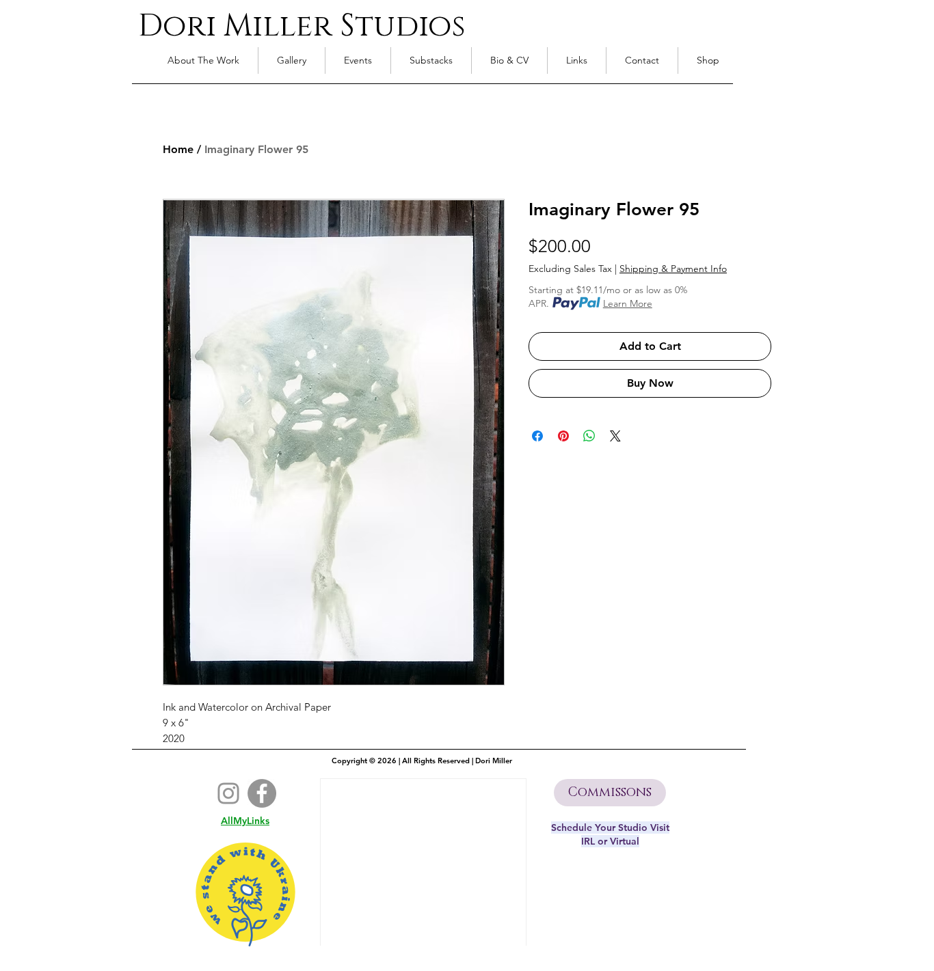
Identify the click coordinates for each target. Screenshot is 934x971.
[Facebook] (262, 793)
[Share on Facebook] (537, 436)
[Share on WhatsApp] (589, 436)
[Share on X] (615, 436)
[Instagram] (228, 793)
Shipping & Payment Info (673, 269)
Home (178, 149)
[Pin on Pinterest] (563, 436)
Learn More (627, 303)
